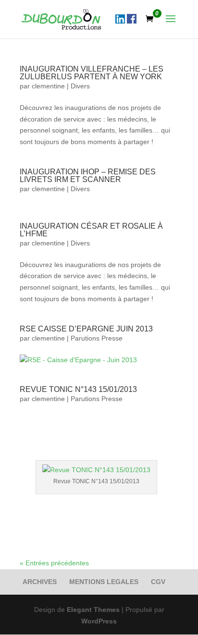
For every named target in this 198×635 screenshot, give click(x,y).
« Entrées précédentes (54, 563)
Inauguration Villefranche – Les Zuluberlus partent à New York (91, 73)
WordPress (99, 621)
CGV (158, 582)
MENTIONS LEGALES (103, 582)
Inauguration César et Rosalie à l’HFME (91, 230)
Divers (80, 86)
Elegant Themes (93, 609)
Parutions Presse (97, 338)
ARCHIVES (40, 582)
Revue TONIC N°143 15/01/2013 (78, 389)
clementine (48, 86)
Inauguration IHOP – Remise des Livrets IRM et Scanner (88, 175)
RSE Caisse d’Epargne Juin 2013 (86, 329)
